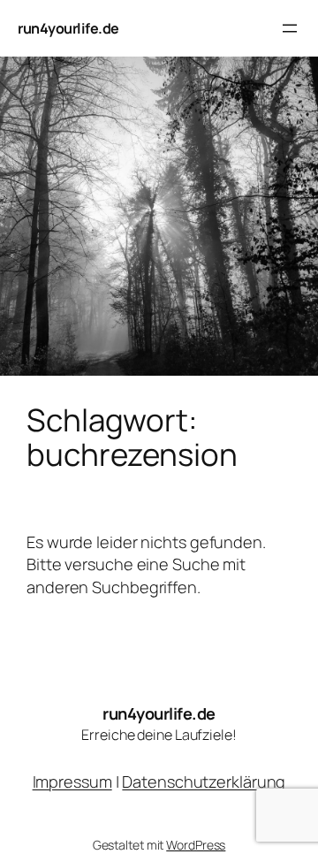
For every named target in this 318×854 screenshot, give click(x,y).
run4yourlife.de (68, 28)
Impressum (72, 781)
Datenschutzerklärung (203, 781)
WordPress (195, 844)
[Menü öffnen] (289, 28)
